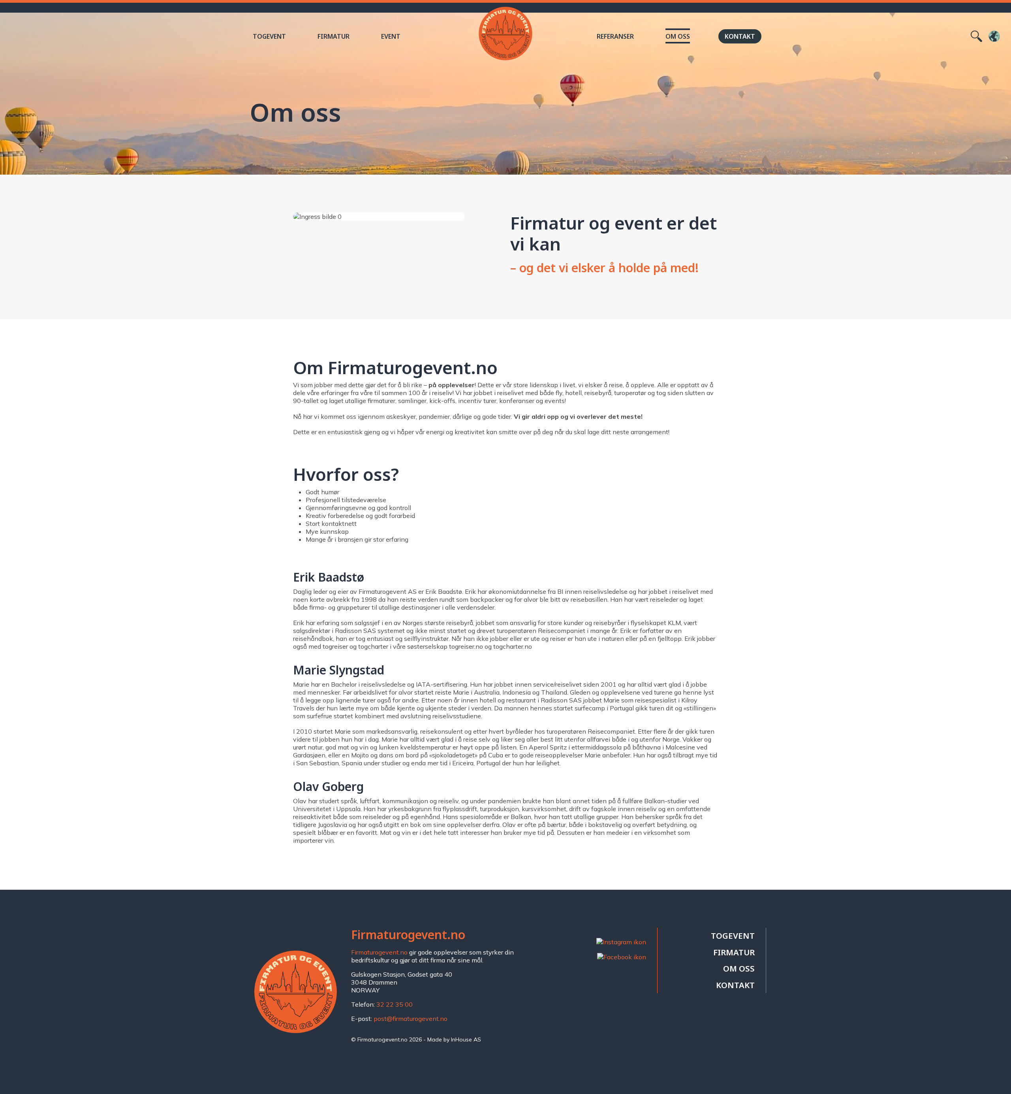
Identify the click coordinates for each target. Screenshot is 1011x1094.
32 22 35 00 (394, 1004)
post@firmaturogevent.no (410, 1018)
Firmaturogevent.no (379, 952)
